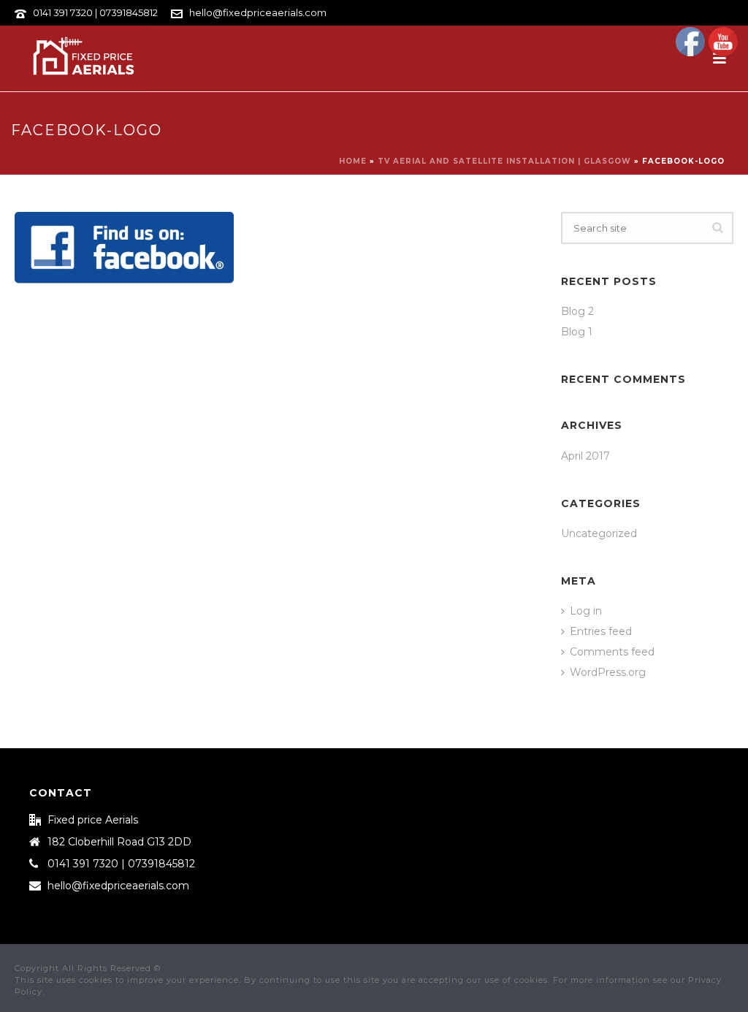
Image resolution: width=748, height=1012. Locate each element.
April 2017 (585, 456)
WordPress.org (608, 672)
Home (353, 161)
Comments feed (612, 651)
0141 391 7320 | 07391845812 (95, 12)
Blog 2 (577, 311)
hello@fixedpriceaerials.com (258, 12)
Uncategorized (599, 533)
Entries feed (601, 631)
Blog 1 (576, 331)
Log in (586, 610)
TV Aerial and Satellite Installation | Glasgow (504, 161)
